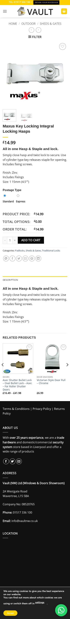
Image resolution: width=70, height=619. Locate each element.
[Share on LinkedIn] (38, 258)
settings (39, 602)
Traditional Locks (51, 250)
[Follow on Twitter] (12, 461)
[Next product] (31, 30)
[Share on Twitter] (19, 258)
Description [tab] (10, 279)
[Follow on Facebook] (6, 461)
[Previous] (8, 74)
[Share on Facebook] (12, 258)
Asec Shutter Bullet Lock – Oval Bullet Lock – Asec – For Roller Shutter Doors (17, 385)
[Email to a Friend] (25, 258)
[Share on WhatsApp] (6, 258)
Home (13, 24)
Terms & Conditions (16, 409)
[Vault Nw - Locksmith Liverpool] (35, 11)
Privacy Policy (42, 409)
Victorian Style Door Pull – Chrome (51, 382)
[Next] (61, 74)
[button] (5, 11)
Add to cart (31, 240)
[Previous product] (38, 30)
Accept (10, 613)
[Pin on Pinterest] (32, 258)
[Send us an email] (19, 461)
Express (20, 201)
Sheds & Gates (50, 24)
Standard (8, 201)
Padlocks (20, 250)
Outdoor (28, 24)
